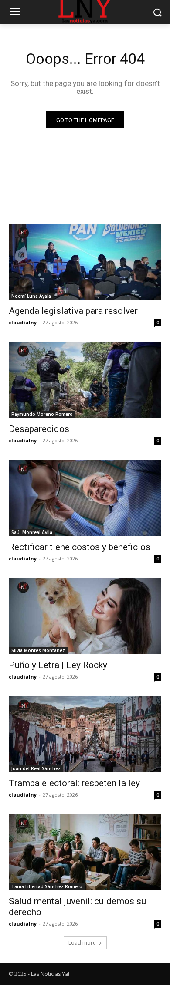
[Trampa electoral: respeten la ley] (85, 734)
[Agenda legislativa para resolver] (85, 262)
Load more (82, 942)
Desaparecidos (39, 429)
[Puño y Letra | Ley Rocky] (85, 616)
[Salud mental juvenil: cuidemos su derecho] (85, 852)
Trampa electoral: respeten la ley (74, 783)
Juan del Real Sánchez (36, 768)
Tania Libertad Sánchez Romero (46, 886)
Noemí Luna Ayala (31, 296)
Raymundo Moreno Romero (42, 414)
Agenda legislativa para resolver (73, 311)
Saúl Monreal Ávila (31, 532)
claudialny (23, 322)
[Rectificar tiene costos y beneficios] (85, 498)
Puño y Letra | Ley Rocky (58, 665)
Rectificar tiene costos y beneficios (79, 547)
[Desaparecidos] (85, 380)
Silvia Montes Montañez (38, 650)
